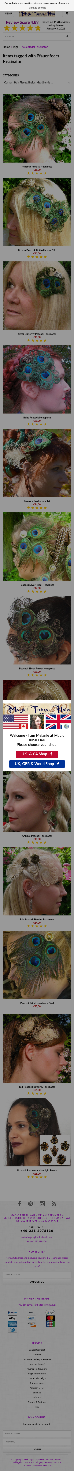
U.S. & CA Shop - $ (37, 754)
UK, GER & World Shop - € (37, 764)
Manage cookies (37, 7)
